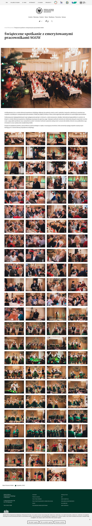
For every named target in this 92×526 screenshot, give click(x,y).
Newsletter (64, 494)
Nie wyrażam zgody (46, 522)
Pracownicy (58, 17)
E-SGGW (40, 2)
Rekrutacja (36, 17)
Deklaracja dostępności (67, 501)
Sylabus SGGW (15, 2)
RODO (33, 503)
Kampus (64, 17)
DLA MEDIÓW (64, 503)
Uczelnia (30, 17)
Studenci (41, 17)
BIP (62, 496)
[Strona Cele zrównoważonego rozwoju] (55, 2)
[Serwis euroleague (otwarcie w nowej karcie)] (67, 2)
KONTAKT (34, 494)
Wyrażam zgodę (33, 522)
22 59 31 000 (8, 505)
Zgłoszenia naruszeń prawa (40, 505)
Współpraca (51, 17)
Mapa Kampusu (65, 498)
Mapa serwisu (65, 505)
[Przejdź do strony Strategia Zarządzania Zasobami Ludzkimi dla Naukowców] (61, 2)
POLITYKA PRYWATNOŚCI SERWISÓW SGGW (42, 501)
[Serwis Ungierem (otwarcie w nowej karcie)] (74, 2)
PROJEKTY (48, 2)
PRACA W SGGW (36, 496)
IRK (7, 2)
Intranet (32, 2)
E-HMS (24, 2)
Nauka (46, 17)
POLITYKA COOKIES (37, 498)
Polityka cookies (59, 522)
